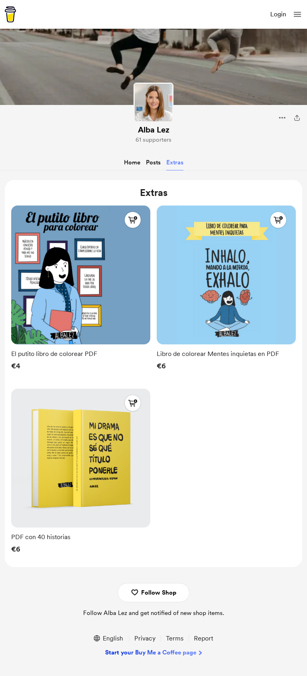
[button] (297, 14)
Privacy (144, 638)
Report (203, 638)
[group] (80, 290)
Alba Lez (153, 129)
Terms (174, 638)
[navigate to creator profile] (153, 103)
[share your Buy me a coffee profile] (297, 117)
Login (278, 14)
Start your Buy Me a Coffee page (150, 652)
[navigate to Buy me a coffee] (10, 14)
